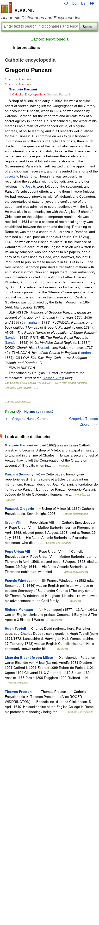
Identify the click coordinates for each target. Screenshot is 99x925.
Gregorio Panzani (19, 445)
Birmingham (30, 322)
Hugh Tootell (15, 628)
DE (74, 3)
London (12, 337)
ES (83, 3)
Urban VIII (13, 522)
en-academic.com (18, 7)
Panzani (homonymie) (22, 474)
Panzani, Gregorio (19, 508)
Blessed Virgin (53, 378)
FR (92, 3)
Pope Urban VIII (17, 551)
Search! (88, 27)
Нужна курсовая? (39, 412)
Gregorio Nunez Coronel (30, 419)
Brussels (44, 348)
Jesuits (10, 176)
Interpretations (26, 48)
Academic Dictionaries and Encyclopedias (41, 17)
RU (65, 3)
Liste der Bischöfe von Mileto (29, 657)
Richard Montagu (19, 609)
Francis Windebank (21, 580)
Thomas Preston (18, 692)
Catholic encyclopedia (49, 39)
